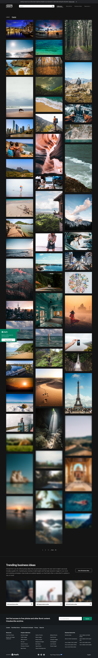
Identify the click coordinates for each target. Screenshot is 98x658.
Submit (87, 618)
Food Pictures (53, 637)
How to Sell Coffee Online (85, 642)
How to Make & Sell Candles (86, 644)
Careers (8, 627)
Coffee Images (24, 637)
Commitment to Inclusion (27, 627)
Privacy (36, 627)
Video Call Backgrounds (41, 648)
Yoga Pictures (38, 646)
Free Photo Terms (15, 627)
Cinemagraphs (53, 641)
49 (55, 550)
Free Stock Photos (10, 635)
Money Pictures (39, 639)
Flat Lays (22, 641)
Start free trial (8, 340)
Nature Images (39, 637)
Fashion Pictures (39, 635)
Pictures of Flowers (25, 646)
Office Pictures (24, 639)
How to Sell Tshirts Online (70, 647)
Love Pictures (53, 644)
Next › (52, 550)
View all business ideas (83, 570)
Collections (59, 6)
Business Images (24, 635)
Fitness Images (53, 646)
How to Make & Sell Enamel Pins (85, 639)
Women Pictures (24, 644)
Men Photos (38, 644)
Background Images (40, 641)
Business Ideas (68, 635)
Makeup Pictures (53, 635)
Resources (87, 6)
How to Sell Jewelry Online (70, 644)
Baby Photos (23, 648)
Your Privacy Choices (55, 654)
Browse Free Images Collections (10, 637)
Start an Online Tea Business (71, 638)
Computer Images (54, 639)
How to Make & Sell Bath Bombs (85, 635)
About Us (41, 627)
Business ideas (78, 6)
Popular (14, 17)
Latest (8, 17)
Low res (28, 36)
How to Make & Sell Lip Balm (71, 642)
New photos (69, 6)
